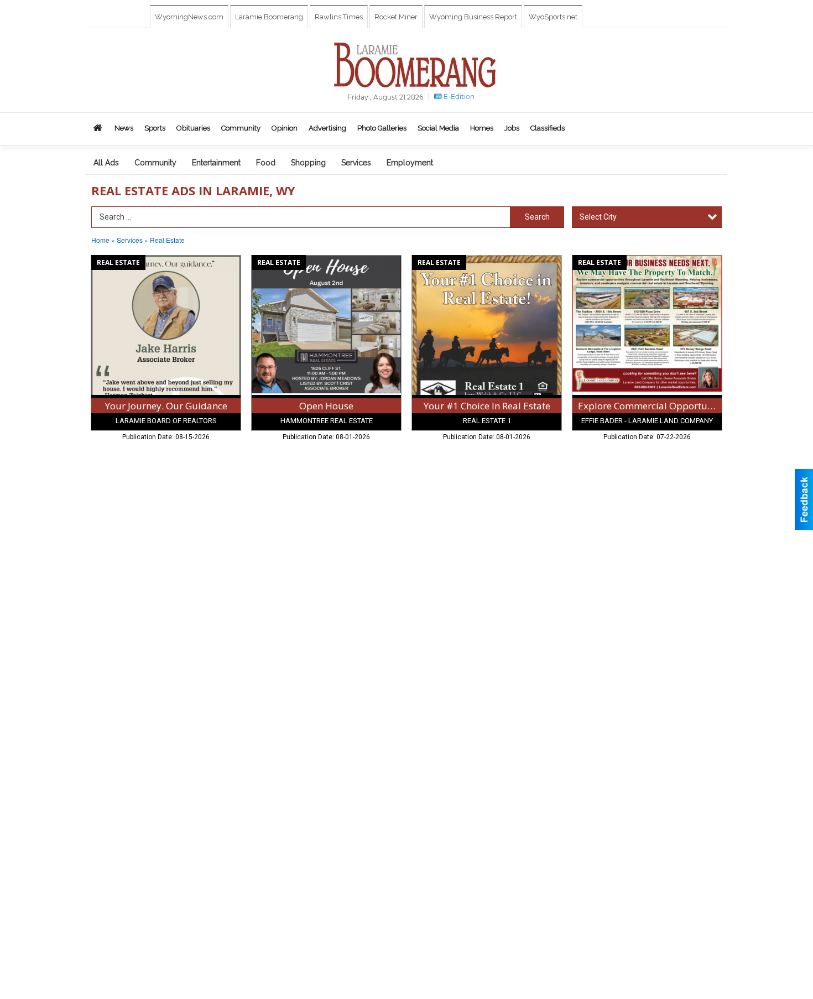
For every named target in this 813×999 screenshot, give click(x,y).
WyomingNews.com (189, 17)
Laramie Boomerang (269, 17)
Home (100, 239)
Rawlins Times (339, 17)
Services (356, 162)
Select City (598, 216)
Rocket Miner (396, 17)
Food (265, 162)
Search (537, 216)
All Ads (106, 162)
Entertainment (216, 162)
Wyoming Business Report (473, 17)
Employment (410, 162)
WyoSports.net (553, 17)
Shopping (308, 162)
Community (155, 162)
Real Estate (167, 239)
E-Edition (458, 96)
